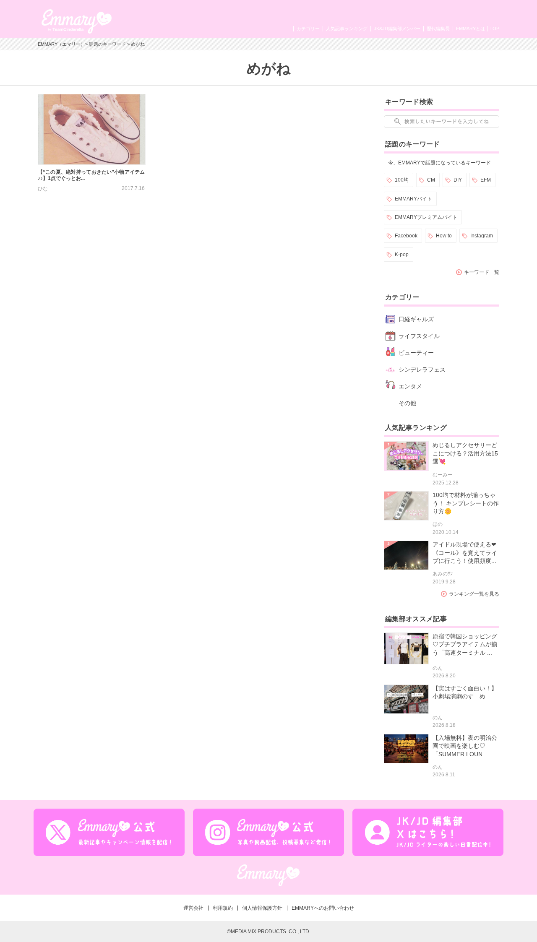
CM (431, 180)
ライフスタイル (419, 336)
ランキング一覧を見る (474, 594)
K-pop (402, 255)
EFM (485, 180)
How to (444, 236)
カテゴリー (308, 28)
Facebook (406, 236)
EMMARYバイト (413, 199)
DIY (458, 180)
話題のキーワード (107, 44)
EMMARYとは (470, 28)
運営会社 (193, 908)
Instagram (481, 236)
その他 (407, 403)
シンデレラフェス (422, 369)
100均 (402, 180)
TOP (494, 28)
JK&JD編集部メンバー (397, 28)
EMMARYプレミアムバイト (426, 217)
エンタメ (410, 386)
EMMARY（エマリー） (61, 44)
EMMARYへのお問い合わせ (323, 908)
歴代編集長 (438, 28)
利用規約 (223, 908)
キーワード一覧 (481, 272)
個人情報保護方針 (262, 908)
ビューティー (416, 352)
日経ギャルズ (416, 319)
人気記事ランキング (347, 28)
